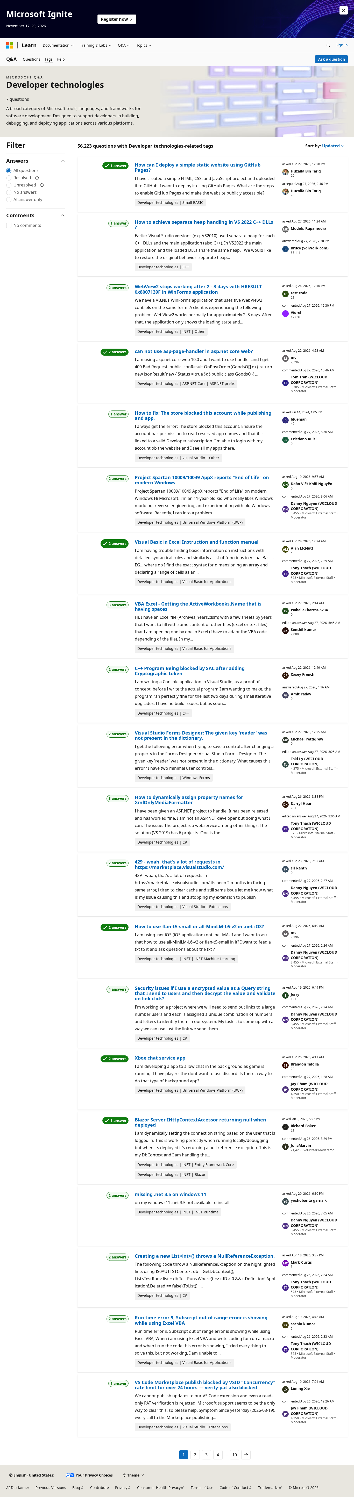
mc (293, 357)
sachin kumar (303, 1323)
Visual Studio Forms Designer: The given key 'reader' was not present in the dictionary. (201, 735)
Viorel (296, 312)
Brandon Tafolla (305, 1064)
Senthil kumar (303, 629)
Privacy (121, 1487)
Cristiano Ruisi (303, 438)
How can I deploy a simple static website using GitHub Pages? (197, 167)
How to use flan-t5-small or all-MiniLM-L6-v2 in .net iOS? (199, 926)
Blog (76, 1487)
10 (234, 1455)
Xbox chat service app (160, 1058)
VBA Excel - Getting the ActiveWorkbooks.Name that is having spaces (198, 606)
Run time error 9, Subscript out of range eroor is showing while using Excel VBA (201, 1320)
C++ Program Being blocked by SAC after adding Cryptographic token (190, 670)
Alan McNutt (302, 548)
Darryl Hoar (301, 803)
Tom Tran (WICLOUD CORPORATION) (309, 380)
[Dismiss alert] (343, 10)
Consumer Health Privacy (159, 1487)
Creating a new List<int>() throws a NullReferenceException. (205, 1256)
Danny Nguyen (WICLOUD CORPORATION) (314, 506)
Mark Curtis (301, 1262)
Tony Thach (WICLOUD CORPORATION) (311, 570)
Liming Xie (300, 1388)
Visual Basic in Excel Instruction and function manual (196, 542)
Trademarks (268, 1487)
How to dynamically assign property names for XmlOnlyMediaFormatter (189, 799)
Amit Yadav (301, 694)
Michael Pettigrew (307, 739)
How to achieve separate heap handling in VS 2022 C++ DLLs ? (204, 224)
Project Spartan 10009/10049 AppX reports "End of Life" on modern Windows (202, 480)
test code (299, 292)
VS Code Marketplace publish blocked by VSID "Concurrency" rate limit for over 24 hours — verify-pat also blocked (205, 1385)
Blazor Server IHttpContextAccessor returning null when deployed (200, 1122)
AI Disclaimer (17, 1487)
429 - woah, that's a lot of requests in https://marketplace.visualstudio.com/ (179, 864)
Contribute (99, 1487)
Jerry (295, 994)
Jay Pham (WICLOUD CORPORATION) (309, 1086)
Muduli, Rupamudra (308, 228)
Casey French (302, 674)
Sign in (342, 44)
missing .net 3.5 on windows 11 (170, 1194)
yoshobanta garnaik (309, 1200)
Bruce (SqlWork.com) (310, 248)
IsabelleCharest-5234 (309, 609)
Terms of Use (202, 1487)
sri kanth (299, 868)
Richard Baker (303, 1125)
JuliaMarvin (301, 1145)
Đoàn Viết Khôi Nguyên (311, 483)
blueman (299, 419)
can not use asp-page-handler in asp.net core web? (194, 351)
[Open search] (328, 45)
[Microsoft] (9, 45)
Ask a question (331, 59)
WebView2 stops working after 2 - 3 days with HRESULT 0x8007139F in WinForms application (198, 289)
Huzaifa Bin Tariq (306, 171)
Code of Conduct (234, 1487)
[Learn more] (37, 177)
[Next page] (246, 1454)
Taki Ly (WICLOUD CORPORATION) (307, 761)
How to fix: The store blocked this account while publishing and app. (203, 415)
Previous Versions (51, 1487)
